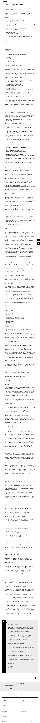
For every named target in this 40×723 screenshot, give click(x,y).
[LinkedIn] (20, 693)
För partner (4, 712)
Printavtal (3, 707)
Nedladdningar (23, 714)
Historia (22, 703)
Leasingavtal (4, 703)
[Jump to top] (36, 678)
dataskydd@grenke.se (11, 61)
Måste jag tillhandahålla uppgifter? (13, 33)
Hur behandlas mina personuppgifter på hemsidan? (15, 29)
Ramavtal (3, 705)
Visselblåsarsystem (5, 716)
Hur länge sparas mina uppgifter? (12, 30)
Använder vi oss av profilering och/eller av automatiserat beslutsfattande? (19, 36)
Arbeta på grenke (23, 705)
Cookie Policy (12, 496)
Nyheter (22, 712)
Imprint (18, 721)
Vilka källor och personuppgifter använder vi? (14, 22)
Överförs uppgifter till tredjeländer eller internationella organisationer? (19, 28)
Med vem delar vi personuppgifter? (13, 26)
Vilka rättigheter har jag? (11, 32)
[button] (37, 1)
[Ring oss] (38, 240)
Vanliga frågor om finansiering (7, 714)
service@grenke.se (9, 685)
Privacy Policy (22, 721)
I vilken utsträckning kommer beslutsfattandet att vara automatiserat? (19, 34)
